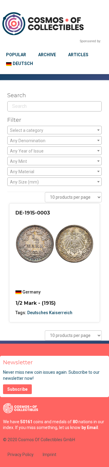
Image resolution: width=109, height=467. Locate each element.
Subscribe (17, 389)
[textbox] (54, 130)
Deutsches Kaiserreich (49, 312)
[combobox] (54, 130)
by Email (89, 427)
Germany (31, 292)
